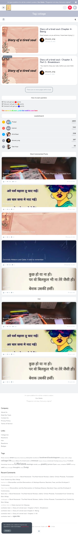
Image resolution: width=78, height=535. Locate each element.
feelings (61, 461)
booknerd (44, 457)
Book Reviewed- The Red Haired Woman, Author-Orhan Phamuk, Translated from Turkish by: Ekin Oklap (37, 175)
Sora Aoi (4, 494)
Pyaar (55, 464)
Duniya (45, 461)
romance (63, 464)
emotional (50, 461)
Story (6, 467)
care (66, 458)
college (70, 458)
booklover (36, 458)
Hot (2, 441)
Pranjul (14, 122)
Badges (3, 446)
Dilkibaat (34, 461)
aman (12, 457)
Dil (30, 461)
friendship (4, 464)
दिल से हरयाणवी (8, 204)
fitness (65, 461)
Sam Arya (15, 147)
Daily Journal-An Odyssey (20, 505)
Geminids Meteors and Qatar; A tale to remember (23, 259)
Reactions (4, 438)
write (21, 467)
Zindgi (26, 467)
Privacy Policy (5, 421)
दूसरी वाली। (7, 287)
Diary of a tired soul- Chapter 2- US (25, 514)
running (73, 464)
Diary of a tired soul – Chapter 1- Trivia (19, 232)
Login (75, 8)
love (23, 464)
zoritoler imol (5, 508)
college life (6, 460)
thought (10, 467)
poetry (44, 464)
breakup (62, 458)
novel (35, 464)
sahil (3, 467)
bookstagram (54, 457)
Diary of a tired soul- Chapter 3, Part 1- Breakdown (56, 61)
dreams (41, 461)
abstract (7, 458)
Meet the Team (6, 415)
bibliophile (29, 458)
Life (17, 464)
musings (29, 464)
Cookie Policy (25, 526)
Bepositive (17, 458)
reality (58, 464)
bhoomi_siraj (50, 39)
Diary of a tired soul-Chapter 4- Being (56, 30)
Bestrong (23, 458)
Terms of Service (6, 424)
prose (50, 464)
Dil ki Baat (15, 134)
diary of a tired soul (22, 461)
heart (12, 464)
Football (70, 461)
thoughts (16, 467)
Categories (5, 435)
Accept (7, 530)
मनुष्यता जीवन (16, 516)
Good (9, 464)
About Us (4, 412)
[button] (4, 8)
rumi (69, 464)
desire (13, 461)
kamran (14, 128)
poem (39, 464)
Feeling (56, 461)
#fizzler (3, 458)
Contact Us (5, 418)
